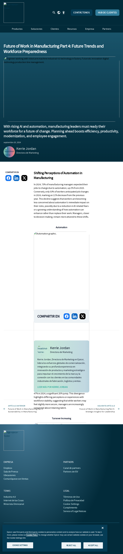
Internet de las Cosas (14, 500)
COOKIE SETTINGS (20, 545)
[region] (54, 538)
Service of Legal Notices (74, 511)
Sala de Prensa (11, 471)
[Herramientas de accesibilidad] (63, 13)
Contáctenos (81, 12)
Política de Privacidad (73, 500)
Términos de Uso (71, 496)
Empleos (8, 468)
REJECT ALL (71, 545)
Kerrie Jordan (26, 148)
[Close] (102, 528)
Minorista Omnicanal (14, 504)
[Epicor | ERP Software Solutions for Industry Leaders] (14, 12)
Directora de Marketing (27, 152)
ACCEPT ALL (93, 545)
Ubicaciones (9, 475)
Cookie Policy (32, 535)
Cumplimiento (70, 507)
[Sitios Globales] (58, 13)
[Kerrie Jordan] (9, 152)
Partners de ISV (70, 471)
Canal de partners (72, 468)
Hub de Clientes (107, 12)
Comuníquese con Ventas (16, 478)
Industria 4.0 (10, 496)
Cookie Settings (71, 504)
